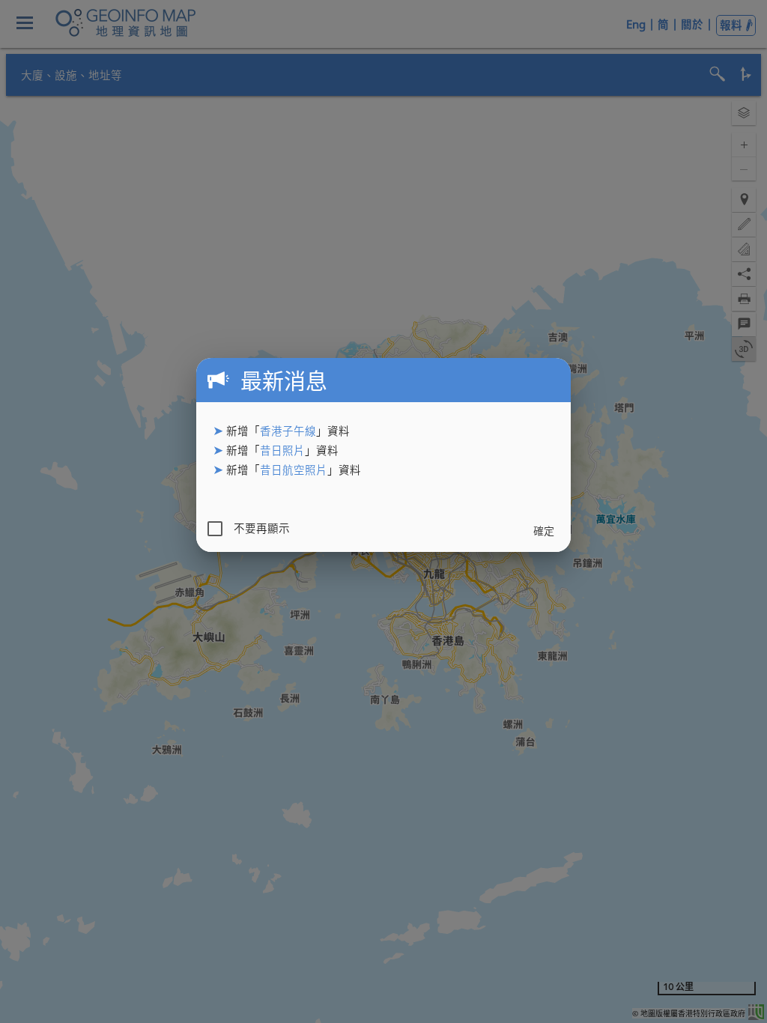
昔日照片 (282, 450)
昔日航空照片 (293, 470)
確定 (543, 530)
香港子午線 (288, 431)
